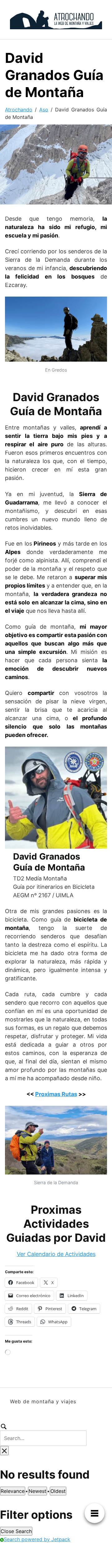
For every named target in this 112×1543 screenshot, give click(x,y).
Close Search (16, 1531)
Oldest (58, 1491)
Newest (37, 1491)
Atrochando (18, 109)
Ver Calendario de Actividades (56, 1254)
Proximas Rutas (56, 1094)
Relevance (13, 1491)
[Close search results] (4, 1450)
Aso (43, 109)
